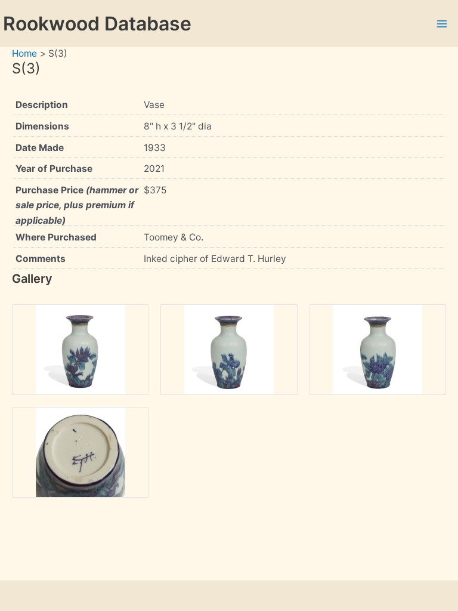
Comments (41, 258)
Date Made (40, 147)
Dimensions (42, 126)
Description (42, 104)
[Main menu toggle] (442, 23)
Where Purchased (56, 237)
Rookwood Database (97, 23)
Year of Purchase (54, 168)
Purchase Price (77, 205)
